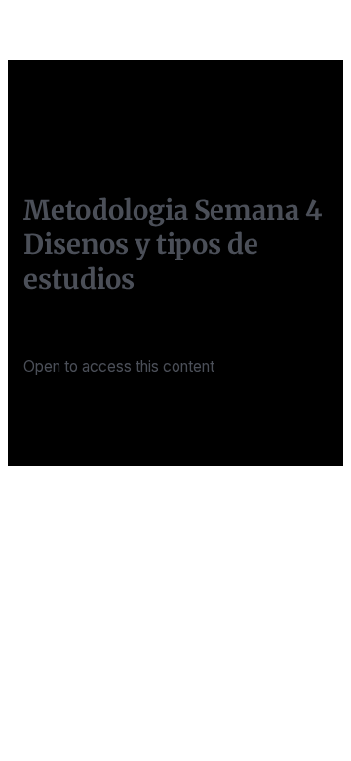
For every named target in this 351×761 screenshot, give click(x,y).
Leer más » (61, 415)
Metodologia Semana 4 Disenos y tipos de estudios (172, 244)
